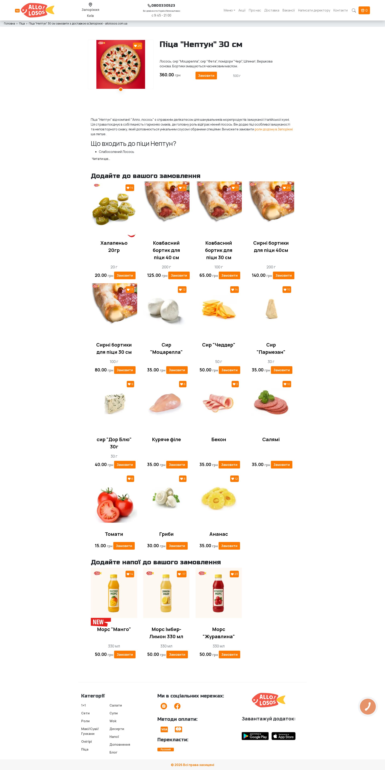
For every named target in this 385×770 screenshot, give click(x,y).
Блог (113, 752)
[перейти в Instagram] (163, 707)
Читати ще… (101, 158)
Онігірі (86, 741)
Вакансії (289, 10)
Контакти (340, 10)
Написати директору (314, 10)
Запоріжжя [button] (90, 9)
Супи (113, 713)
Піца (84, 749)
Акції (242, 10)
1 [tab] (121, 89)
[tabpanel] (121, 64)
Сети (85, 713)
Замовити (206, 75)
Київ (90, 15)
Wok (113, 721)
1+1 (83, 705)
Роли (85, 721)
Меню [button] (228, 10)
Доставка (271, 10)
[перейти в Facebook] (177, 707)
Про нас (255, 10)
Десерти (116, 729)
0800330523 (163, 5)
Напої (114, 736)
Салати (115, 705)
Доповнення (119, 744)
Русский (166, 749)
